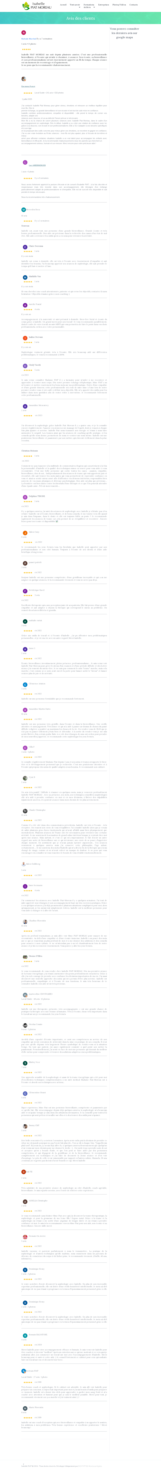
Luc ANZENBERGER (37, 165)
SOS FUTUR (83, 1466)
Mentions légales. (95, 1466)
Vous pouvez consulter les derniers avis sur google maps (124, 33)
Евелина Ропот (28, 86)
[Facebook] (24, 1464)
